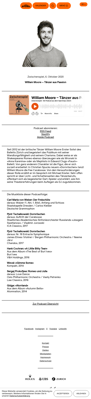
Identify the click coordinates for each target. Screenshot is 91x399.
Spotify (45, 134)
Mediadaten (45, 354)
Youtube (53, 329)
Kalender (41, 5)
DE (83, 4)
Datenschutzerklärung (19, 396)
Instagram (39, 329)
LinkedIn (63, 329)
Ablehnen (81, 394)
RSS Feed (45, 131)
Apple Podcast (45, 137)
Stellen (45, 350)
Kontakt (45, 343)
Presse (45, 347)
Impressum (45, 357)
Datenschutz (45, 361)
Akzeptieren (63, 394)
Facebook (29, 329)
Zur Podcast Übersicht (46, 303)
